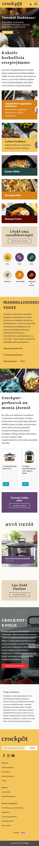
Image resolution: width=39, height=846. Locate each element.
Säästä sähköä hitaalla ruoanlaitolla (17, 559)
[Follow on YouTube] (13, 756)
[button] (35, 4)
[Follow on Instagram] (8, 756)
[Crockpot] (12, 4)
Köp (6, 484)
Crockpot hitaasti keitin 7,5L (9, 467)
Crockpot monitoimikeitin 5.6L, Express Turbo (29, 469)
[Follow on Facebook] (3, 756)
